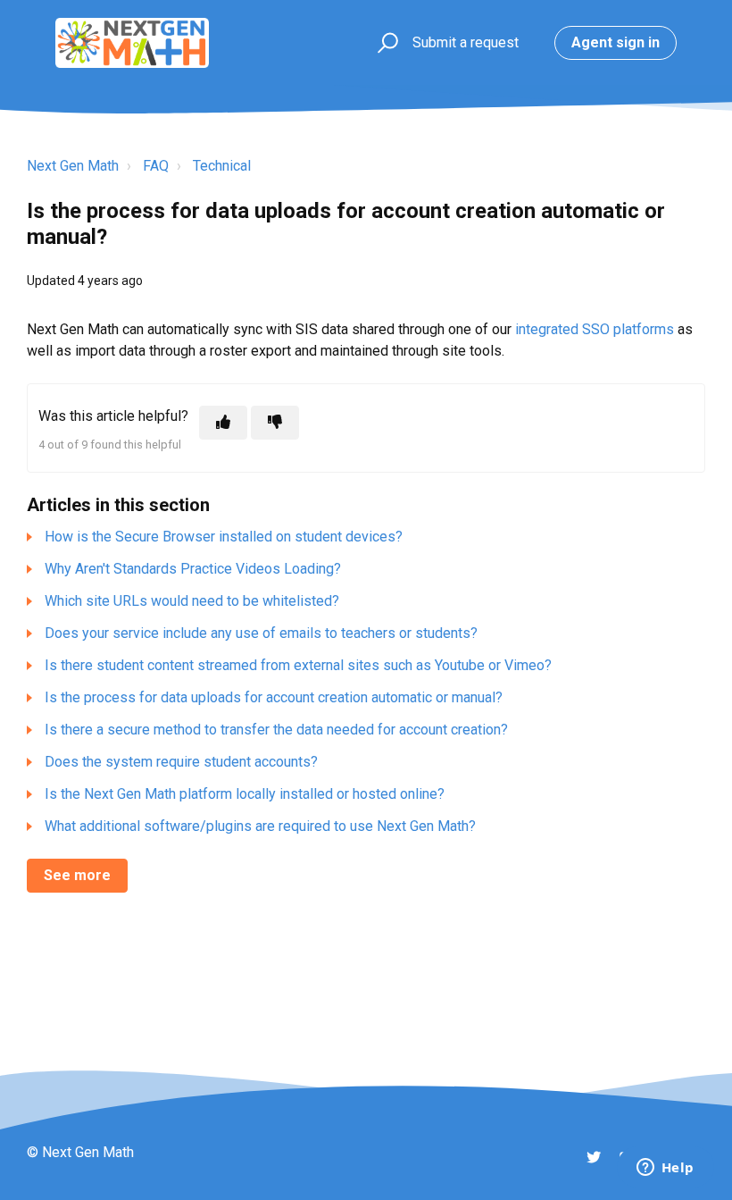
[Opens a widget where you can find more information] (665, 1168)
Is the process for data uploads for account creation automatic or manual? (274, 697)
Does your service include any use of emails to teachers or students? (261, 633)
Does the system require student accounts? (181, 761)
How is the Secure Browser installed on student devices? (224, 536)
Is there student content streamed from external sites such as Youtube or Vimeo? (298, 665)
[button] (385, 43)
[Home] (132, 43)
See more (77, 875)
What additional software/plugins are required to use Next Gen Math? (260, 826)
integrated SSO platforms (594, 329)
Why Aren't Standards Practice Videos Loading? (193, 568)
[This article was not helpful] (275, 423)
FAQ (156, 165)
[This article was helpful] (223, 423)
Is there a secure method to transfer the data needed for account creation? (276, 729)
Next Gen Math (73, 165)
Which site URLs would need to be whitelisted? (192, 600)
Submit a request (465, 42)
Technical (222, 165)
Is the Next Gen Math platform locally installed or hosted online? (245, 793)
